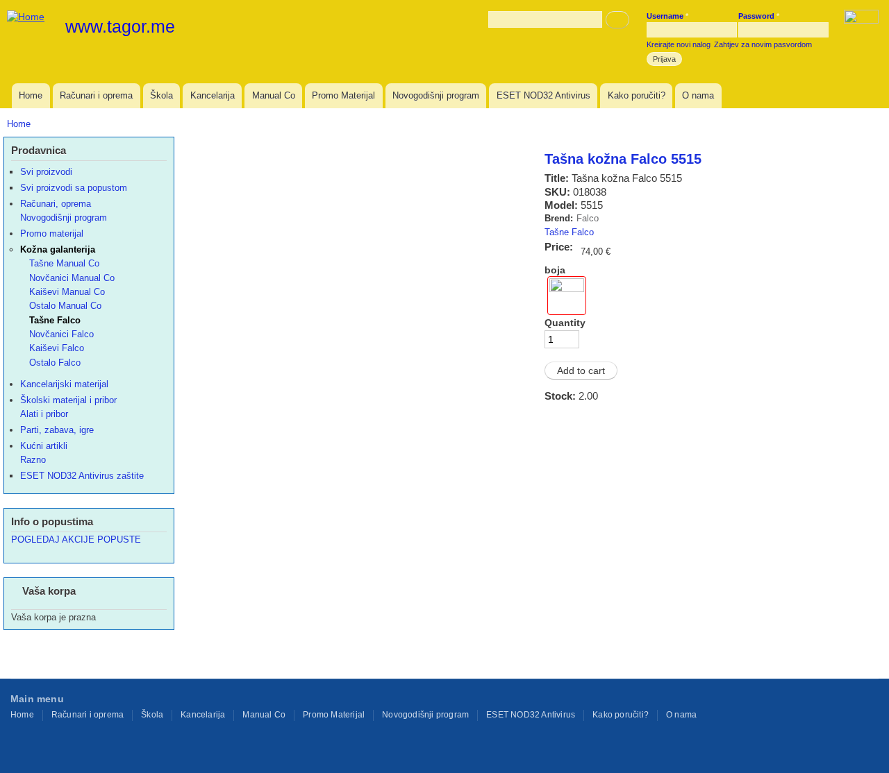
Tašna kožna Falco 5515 (623, 159)
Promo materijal (51, 233)
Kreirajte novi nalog (679, 44)
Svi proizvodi (46, 172)
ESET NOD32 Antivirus (543, 95)
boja (555, 269)
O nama (698, 95)
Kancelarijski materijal (64, 384)
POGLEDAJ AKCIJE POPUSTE (76, 539)
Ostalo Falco (55, 362)
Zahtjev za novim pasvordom (763, 44)
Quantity (565, 322)
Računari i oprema (96, 95)
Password (758, 16)
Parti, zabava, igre (57, 430)
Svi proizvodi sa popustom (73, 187)
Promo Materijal (343, 95)
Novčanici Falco (61, 334)
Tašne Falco (569, 232)
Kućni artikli (43, 446)
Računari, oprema (55, 203)
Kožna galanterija (57, 249)
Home (30, 95)
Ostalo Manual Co (65, 305)
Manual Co (273, 95)
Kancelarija (212, 95)
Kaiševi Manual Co (67, 292)
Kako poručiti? (636, 95)
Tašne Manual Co (64, 263)
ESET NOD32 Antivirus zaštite (82, 475)
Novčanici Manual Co (72, 278)
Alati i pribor (44, 414)
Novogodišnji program (435, 95)
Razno (33, 460)
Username (667, 16)
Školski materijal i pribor (68, 400)
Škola (161, 95)
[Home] (27, 16)
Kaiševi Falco (56, 348)
